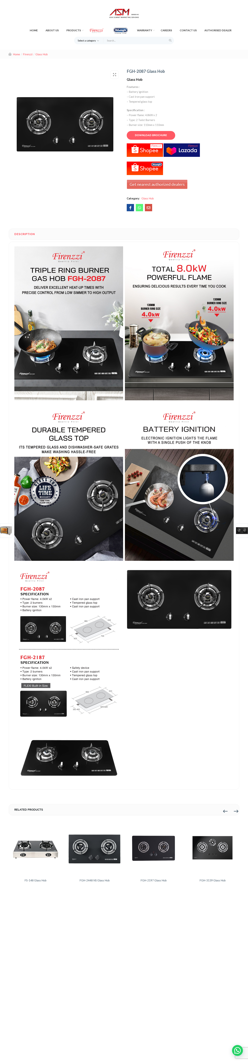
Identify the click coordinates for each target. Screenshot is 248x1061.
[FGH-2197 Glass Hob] (153, 847)
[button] (88, 40)
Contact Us (188, 30)
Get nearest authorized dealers (157, 184)
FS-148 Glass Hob (35, 880)
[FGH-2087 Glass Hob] (130, 207)
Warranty (145, 30)
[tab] (24, 234)
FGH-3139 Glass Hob (213, 880)
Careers (166, 30)
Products (73, 30)
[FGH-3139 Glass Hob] (212, 847)
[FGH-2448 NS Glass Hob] (94, 847)
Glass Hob (41, 54)
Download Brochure (151, 135)
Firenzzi (27, 54)
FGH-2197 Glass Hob (154, 880)
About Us (52, 30)
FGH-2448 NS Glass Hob (95, 880)
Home (34, 30)
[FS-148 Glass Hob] (35, 847)
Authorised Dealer (217, 30)
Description (24, 234)
